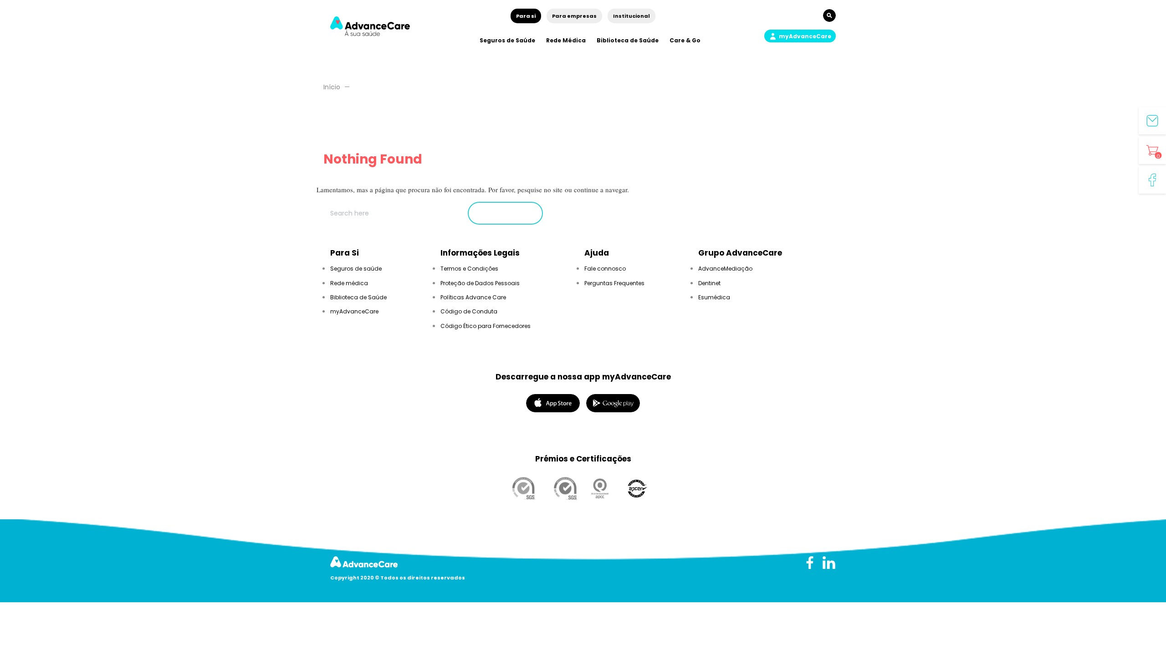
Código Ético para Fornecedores (485, 326)
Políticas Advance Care (473, 297)
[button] (800, 36)
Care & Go (685, 40)
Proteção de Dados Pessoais (480, 283)
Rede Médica (566, 40)
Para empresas (574, 16)
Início (331, 87)
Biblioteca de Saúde (628, 40)
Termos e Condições (469, 268)
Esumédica (714, 297)
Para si (526, 16)
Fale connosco (605, 268)
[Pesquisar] (505, 213)
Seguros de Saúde (507, 40)
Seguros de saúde (356, 268)
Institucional (631, 16)
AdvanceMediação (725, 268)
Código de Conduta (468, 311)
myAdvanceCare (354, 311)
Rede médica (349, 283)
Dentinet (709, 283)
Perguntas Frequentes (614, 283)
